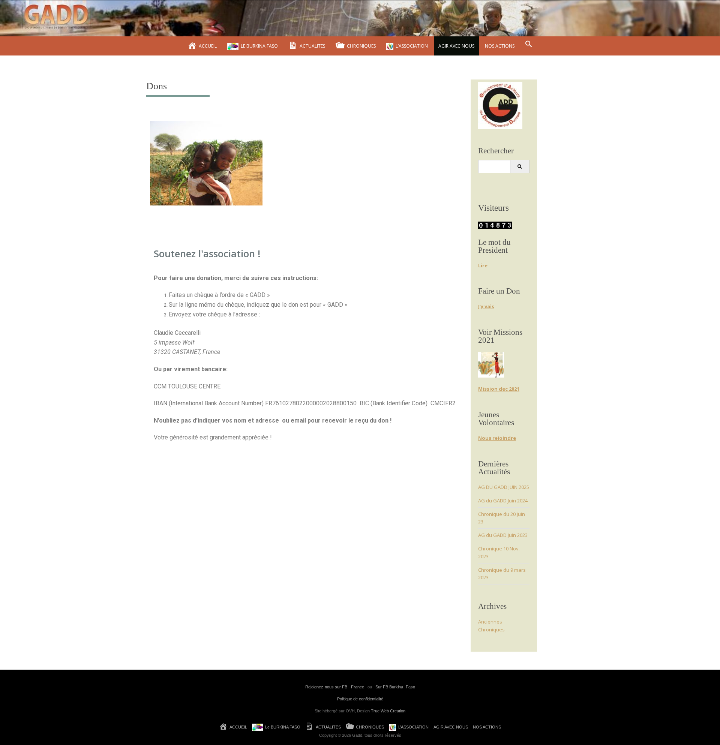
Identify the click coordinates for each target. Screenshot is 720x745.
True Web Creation (388, 711)
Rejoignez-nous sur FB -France (335, 687)
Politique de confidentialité (360, 699)
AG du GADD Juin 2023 (503, 535)
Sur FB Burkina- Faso (395, 687)
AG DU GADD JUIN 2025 (503, 487)
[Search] (520, 166)
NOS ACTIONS (499, 46)
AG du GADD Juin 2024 (503, 500)
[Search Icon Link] (528, 44)
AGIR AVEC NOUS (456, 46)
